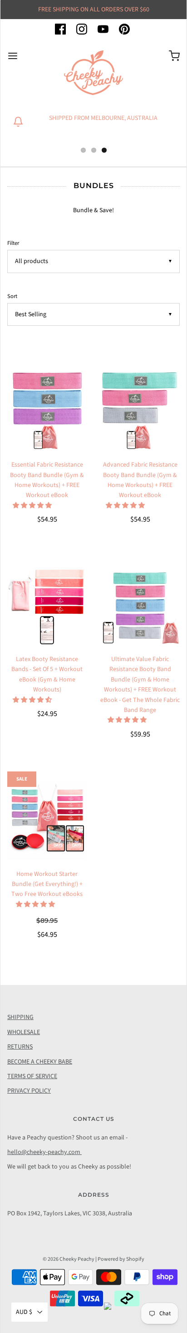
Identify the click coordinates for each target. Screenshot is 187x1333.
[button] (33, 505)
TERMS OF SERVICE (32, 1076)
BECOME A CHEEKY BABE (39, 1061)
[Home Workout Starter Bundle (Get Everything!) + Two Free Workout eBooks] (47, 820)
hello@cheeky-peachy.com (44, 1152)
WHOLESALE (23, 1032)
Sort (12, 296)
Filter (13, 243)
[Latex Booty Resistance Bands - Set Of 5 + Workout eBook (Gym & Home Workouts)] (47, 605)
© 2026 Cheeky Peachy (68, 1259)
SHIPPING (20, 1017)
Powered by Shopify (121, 1259)
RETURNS (20, 1046)
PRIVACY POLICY (29, 1090)
